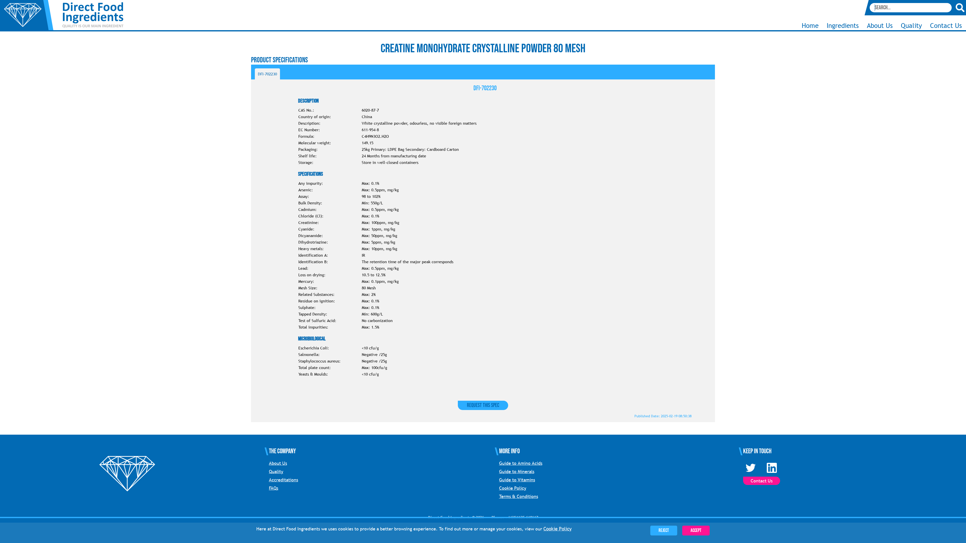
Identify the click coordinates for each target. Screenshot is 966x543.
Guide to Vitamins (517, 480)
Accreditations (283, 480)
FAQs (273, 488)
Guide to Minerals (516, 471)
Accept (696, 530)
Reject (664, 530)
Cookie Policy (512, 488)
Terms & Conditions (518, 496)
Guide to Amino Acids (520, 463)
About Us (278, 463)
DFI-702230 (267, 74)
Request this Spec (483, 405)
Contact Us (946, 25)
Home (810, 25)
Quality (911, 25)
